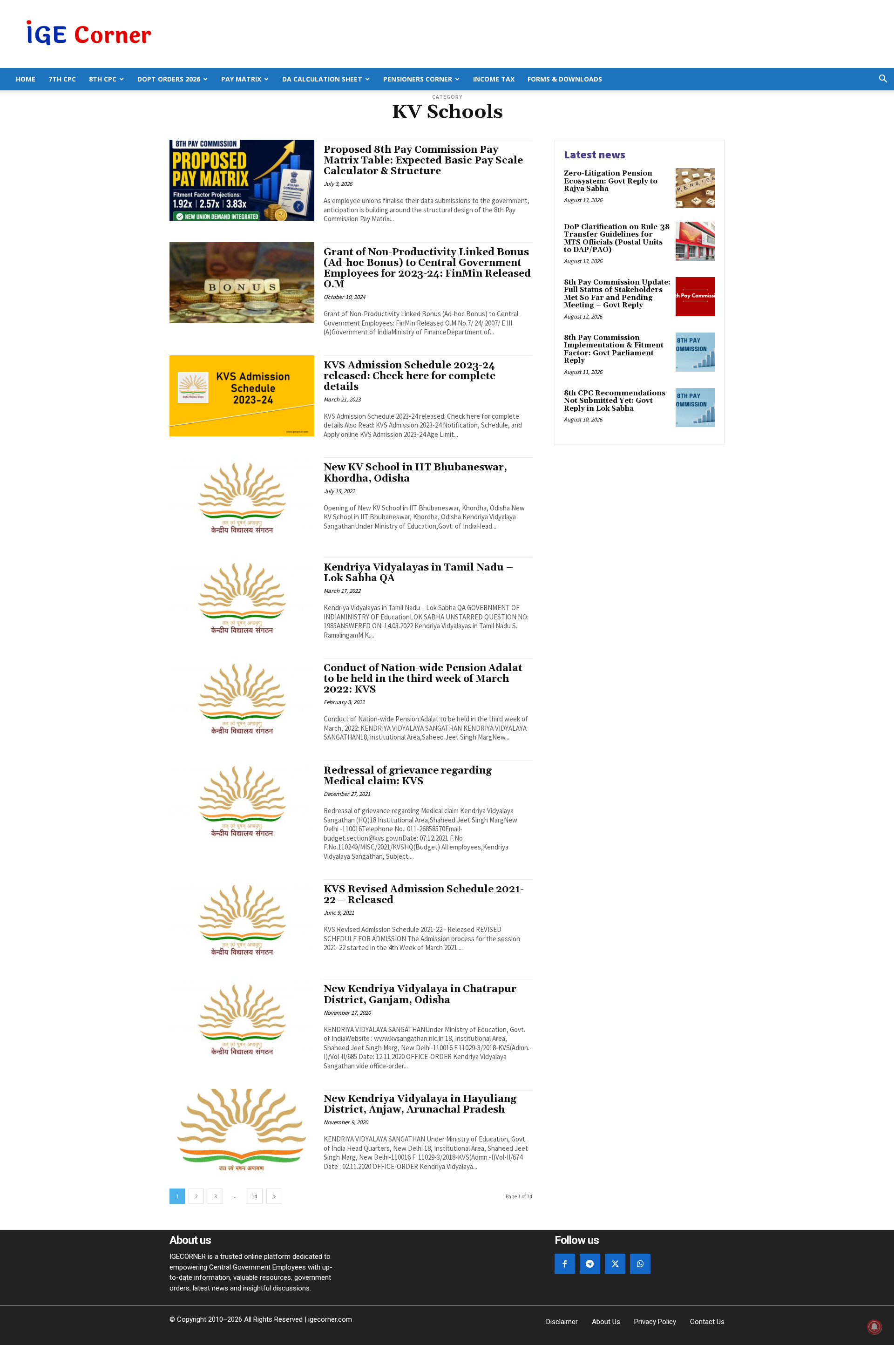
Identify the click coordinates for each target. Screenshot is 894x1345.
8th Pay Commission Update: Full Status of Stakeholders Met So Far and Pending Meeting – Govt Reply (617, 294)
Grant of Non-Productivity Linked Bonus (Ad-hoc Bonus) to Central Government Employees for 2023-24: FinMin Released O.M (427, 268)
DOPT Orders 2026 (168, 79)
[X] (615, 1264)
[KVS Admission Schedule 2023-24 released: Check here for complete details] (241, 395)
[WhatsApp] (640, 1264)
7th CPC (62, 79)
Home (25, 79)
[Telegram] (590, 1264)
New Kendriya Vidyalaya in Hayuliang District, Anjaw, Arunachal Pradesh (420, 1104)
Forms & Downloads (565, 79)
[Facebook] (565, 1264)
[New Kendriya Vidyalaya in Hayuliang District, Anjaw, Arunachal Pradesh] (241, 1129)
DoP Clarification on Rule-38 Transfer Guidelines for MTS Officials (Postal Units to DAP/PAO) (617, 239)
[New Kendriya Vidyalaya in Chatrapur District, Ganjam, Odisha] (241, 1019)
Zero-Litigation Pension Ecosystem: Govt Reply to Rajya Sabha (610, 181)
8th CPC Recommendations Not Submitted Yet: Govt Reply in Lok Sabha (614, 401)
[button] (883, 79)
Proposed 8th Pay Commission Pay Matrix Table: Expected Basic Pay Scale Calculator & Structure (423, 160)
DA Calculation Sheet (322, 79)
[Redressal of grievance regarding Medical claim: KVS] (241, 801)
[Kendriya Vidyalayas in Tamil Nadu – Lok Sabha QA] (241, 598)
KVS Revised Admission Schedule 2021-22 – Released (424, 894)
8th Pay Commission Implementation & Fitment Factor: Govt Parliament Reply (614, 349)
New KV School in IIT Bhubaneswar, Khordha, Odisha (415, 473)
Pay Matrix (241, 79)
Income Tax (494, 79)
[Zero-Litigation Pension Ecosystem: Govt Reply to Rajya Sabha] (695, 188)
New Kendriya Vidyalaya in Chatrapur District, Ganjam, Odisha (420, 994)
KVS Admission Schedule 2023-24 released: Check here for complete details (409, 376)
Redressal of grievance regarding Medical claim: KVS (408, 776)
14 (254, 1196)
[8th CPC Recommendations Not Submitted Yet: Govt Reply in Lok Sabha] (695, 408)
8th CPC (102, 79)
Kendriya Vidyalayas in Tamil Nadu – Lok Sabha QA (418, 573)
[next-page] (274, 1196)
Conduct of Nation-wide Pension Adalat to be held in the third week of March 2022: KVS (423, 679)
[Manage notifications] (874, 1326)
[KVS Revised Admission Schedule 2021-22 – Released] (241, 919)
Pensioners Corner (417, 79)
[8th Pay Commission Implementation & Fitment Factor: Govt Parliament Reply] (695, 352)
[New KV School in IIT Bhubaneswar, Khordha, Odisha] (241, 497)
